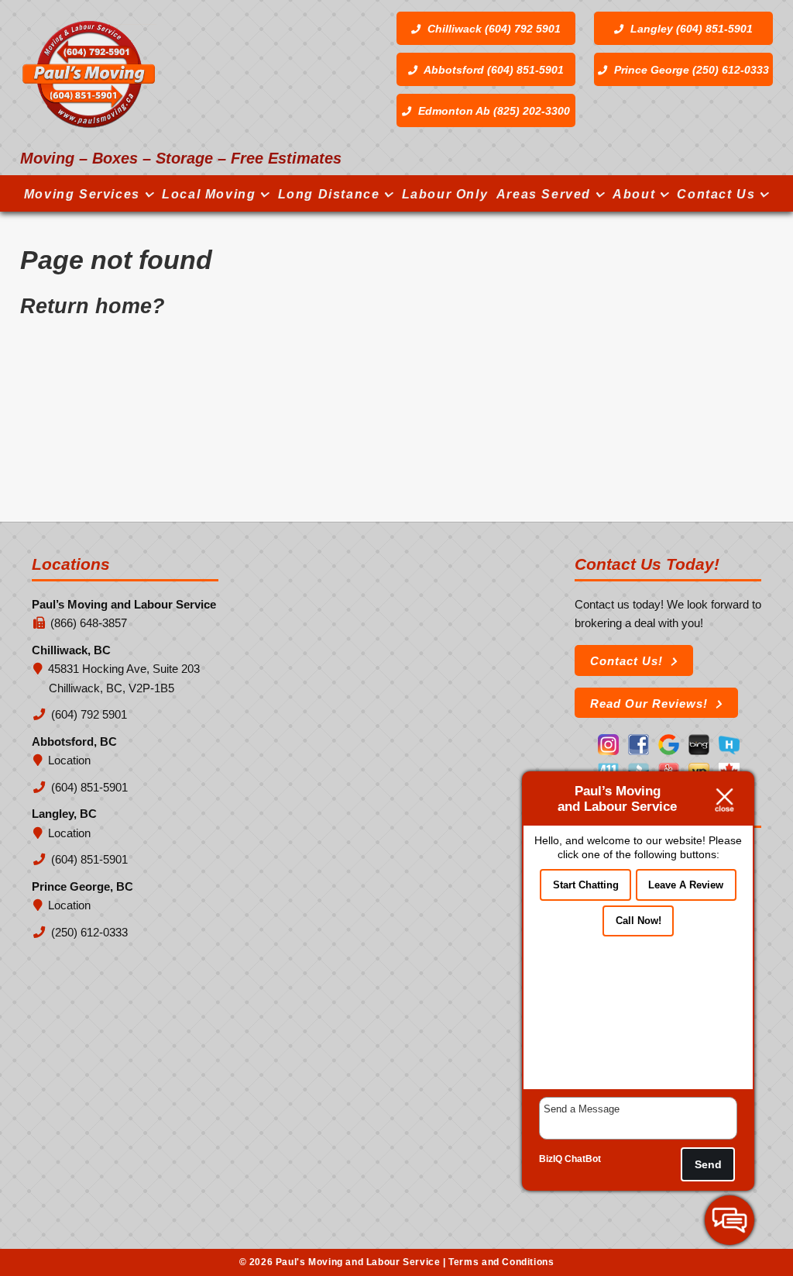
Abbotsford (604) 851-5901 (492, 70)
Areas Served (543, 194)
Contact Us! (626, 660)
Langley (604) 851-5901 (690, 28)
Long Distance (329, 194)
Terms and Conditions (501, 1262)
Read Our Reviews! (649, 703)
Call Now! (638, 920)
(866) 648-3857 (88, 622)
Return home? (92, 306)
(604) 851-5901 (88, 787)
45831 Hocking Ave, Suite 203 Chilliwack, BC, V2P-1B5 (124, 678)
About (634, 194)
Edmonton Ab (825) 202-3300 (492, 111)
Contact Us (716, 194)
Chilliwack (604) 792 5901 (492, 28)
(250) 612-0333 (88, 932)
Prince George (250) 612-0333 (690, 70)
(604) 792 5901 (88, 714)
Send (708, 1164)
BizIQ (550, 1159)
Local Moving (209, 194)
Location (70, 760)
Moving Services (82, 194)
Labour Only (445, 194)
